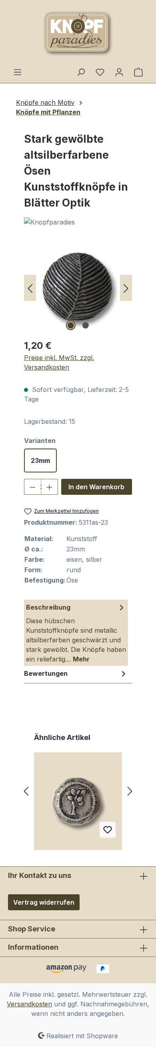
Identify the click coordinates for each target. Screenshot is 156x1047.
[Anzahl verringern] (32, 487)
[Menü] (17, 72)
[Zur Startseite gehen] (78, 33)
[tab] (76, 633)
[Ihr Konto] (119, 72)
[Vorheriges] (30, 288)
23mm (40, 460)
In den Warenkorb (96, 487)
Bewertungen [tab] (46, 673)
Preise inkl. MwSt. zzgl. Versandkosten (59, 362)
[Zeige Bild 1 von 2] (70, 325)
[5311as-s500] (78, 288)
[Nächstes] (126, 288)
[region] (78, 288)
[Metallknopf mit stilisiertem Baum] (78, 804)
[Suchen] (80, 72)
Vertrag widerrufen (43, 902)
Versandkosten (29, 1004)
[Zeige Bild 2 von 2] (85, 325)
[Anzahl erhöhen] (49, 487)
